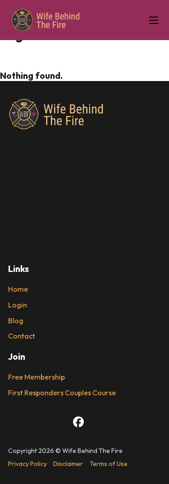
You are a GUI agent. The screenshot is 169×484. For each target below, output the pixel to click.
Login (17, 305)
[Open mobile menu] (153, 20)
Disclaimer (68, 463)
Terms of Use (109, 463)
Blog (15, 321)
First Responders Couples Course (62, 393)
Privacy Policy (27, 463)
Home (18, 289)
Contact (21, 336)
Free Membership (36, 377)
